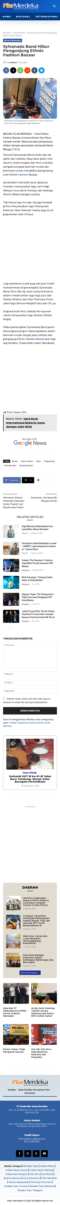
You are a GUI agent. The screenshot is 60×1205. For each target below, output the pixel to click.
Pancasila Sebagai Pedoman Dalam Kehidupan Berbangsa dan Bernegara (38, 959)
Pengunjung (49, 461)
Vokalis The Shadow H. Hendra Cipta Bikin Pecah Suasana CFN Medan (37, 563)
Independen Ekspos (16, 1174)
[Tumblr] (34, 70)
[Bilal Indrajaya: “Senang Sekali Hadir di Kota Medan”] (11, 582)
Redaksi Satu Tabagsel (30, 1190)
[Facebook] (6, 70)
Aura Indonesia (31, 1178)
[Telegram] (41, 70)
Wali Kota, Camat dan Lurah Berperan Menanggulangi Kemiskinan (35, 940)
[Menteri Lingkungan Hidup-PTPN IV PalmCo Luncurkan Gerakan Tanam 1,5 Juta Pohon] (13, 903)
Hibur (38, 461)
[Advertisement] (30, 250)
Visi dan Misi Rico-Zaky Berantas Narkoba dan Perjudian (41, 1053)
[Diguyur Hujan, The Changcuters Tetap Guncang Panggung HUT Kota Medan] (11, 599)
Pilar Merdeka (10, 465)
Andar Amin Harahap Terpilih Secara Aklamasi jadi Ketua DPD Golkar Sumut (43, 1012)
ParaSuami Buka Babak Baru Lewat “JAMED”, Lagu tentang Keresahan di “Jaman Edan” (39, 546)
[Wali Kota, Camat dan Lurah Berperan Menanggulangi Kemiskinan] (13, 941)
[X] (13, 70)
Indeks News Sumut (17, 1170)
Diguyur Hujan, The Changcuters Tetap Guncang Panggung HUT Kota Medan (38, 597)
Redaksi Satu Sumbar (16, 1186)
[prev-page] (5, 628)
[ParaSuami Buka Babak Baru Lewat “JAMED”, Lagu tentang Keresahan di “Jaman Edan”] (11, 548)
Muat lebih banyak (29, 972)
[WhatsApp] (20, 70)
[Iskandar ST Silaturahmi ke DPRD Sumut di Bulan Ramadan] (16, 993)
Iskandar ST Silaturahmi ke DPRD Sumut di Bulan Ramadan (14, 1012)
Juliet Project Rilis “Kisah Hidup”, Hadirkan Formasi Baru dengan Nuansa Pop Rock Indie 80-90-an (38, 614)
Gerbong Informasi (41, 1182)
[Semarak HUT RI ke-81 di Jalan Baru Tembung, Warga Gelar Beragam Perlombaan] (30, 754)
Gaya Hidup (30, 773)
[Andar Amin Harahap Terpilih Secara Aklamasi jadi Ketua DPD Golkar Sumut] (44, 993)
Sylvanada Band (26, 465)
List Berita (47, 1174)
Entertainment (19, 32)
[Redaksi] (5, 62)
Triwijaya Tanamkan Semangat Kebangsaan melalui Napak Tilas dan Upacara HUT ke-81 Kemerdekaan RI (36, 921)
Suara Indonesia (12, 1178)
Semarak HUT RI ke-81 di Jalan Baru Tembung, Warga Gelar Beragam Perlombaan (30, 779)
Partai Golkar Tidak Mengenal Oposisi (14, 1050)
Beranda (7, 32)
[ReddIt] (27, 70)
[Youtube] (44, 1153)
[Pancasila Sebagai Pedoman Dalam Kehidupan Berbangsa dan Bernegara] (13, 960)
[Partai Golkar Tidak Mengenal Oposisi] (16, 1034)
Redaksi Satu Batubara (42, 1186)
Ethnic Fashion (27, 461)
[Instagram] (27, 1153)
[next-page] (10, 628)
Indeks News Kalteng (41, 1170)
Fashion (23, 174)
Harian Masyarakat (19, 1182)
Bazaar (40, 339)
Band (50, 145)
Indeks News (47, 1166)
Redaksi (13, 62)
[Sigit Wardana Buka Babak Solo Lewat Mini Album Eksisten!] (11, 531)
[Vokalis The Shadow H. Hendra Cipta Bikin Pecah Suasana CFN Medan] (11, 565)
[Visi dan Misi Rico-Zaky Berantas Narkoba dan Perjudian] (44, 1034)
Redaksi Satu (31, 1166)
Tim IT (25, 533)
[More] (38, 480)
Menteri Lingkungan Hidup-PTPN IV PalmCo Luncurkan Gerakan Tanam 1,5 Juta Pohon (36, 901)
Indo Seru (34, 1174)
